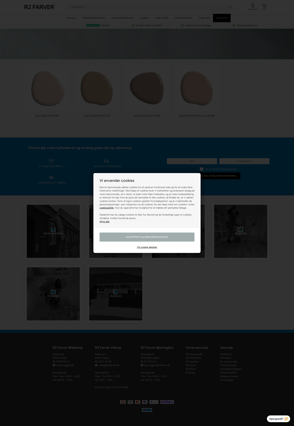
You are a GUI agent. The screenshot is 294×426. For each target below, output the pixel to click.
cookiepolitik (107, 207)
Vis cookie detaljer (147, 247)
